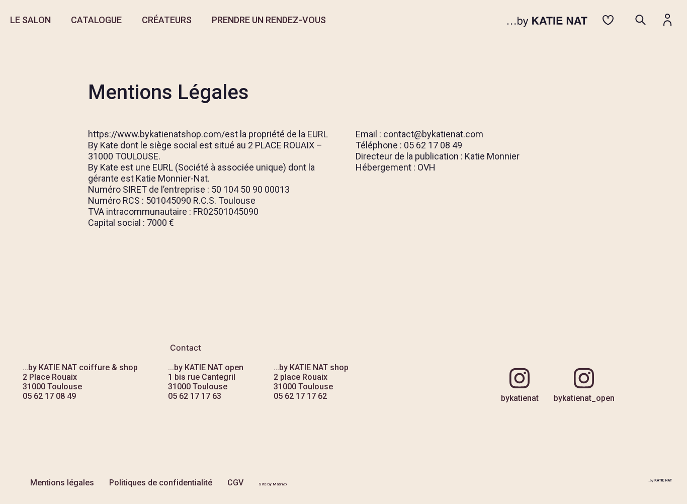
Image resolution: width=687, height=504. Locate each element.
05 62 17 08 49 (49, 396)
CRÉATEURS (167, 20)
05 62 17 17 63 (194, 396)
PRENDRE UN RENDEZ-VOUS (269, 20)
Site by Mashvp (273, 484)
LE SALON (30, 20)
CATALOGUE (96, 20)
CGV (235, 482)
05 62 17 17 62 (300, 396)
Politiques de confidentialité (160, 482)
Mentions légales (62, 482)
